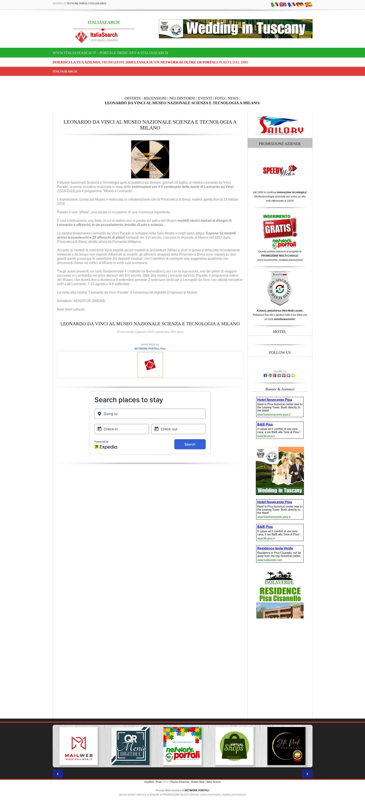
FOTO (220, 98)
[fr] (291, 4)
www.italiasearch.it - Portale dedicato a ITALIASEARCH (110, 53)
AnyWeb (149, 781)
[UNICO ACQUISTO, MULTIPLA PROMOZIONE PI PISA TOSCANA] (131, 746)
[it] (274, 4)
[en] (283, 4)
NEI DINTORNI (182, 98)
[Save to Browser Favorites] (293, 375)
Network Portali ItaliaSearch (86, 3)
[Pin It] (284, 375)
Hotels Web (197, 781)
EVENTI (205, 98)
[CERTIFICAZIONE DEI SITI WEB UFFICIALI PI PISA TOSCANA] (234, 746)
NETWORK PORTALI (197, 790)
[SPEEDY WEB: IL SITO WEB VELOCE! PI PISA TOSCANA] (286, 746)
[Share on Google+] (274, 375)
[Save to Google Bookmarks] (270, 375)
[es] (308, 4)
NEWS (233, 98)
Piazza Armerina (179, 781)
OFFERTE (133, 98)
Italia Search (213, 781)
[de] (300, 4)
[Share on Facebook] (265, 375)
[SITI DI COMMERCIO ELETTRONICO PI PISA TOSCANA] (182, 746)
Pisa (158, 781)
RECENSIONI (155, 98)
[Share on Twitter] (288, 375)
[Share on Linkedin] (279, 375)
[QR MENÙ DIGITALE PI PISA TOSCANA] (79, 746)
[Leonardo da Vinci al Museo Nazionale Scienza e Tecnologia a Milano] (150, 159)
